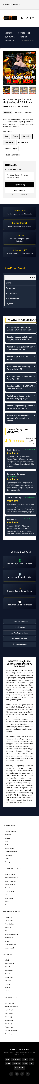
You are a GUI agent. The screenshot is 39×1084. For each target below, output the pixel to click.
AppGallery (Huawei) (11, 1010)
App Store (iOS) (10, 1003)
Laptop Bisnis (9, 920)
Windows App (9, 1013)
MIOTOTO (8, 33)
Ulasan (7, 901)
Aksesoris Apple (10, 948)
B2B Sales (8, 967)
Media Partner (9, 977)
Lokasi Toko (8, 855)
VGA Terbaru (8, 931)
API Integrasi (8, 991)
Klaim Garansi (9, 888)
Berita (7, 845)
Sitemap (7, 862)
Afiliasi (7, 960)
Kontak (7, 859)
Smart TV (7, 941)
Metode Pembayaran (11, 877)
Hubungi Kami (9, 898)
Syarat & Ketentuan (11, 852)
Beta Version (9, 1020)
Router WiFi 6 (9, 938)
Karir (6, 841)
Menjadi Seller (9, 964)
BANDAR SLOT (10, 41)
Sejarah (7, 838)
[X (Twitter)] (22, 1074)
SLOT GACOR (10, 37)
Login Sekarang (19, 185)
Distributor (8, 974)
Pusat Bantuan (9, 891)
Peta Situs (22, 1054)
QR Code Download (11, 1030)
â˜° (32, 18)
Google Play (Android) (12, 1006)
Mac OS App (8, 1017)
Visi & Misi (8, 835)
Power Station (9, 924)
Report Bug (8, 1034)
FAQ (6, 895)
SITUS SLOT (24, 37)
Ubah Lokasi (15, 177)
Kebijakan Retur (10, 884)
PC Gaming (8, 917)
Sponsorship (9, 970)
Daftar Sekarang (19, 190)
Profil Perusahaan (10, 831)
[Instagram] (17, 1074)
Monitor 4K (8, 927)
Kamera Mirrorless (10, 944)
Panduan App (9, 1027)
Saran (6, 905)
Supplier (7, 987)
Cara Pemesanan (10, 874)
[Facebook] (11, 1074)
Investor (7, 984)
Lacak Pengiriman (10, 881)
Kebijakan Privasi (10, 848)
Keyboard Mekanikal (11, 934)
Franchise (8, 981)
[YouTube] (28, 1074)
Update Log (8, 1024)
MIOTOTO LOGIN (24, 33)
